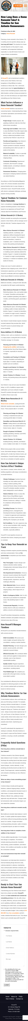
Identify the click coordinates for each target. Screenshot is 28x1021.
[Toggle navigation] (25, 6)
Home (7, 996)
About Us (14, 996)
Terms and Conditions (18, 1018)
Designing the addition (10, 347)
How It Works (10, 998)
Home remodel (5, 108)
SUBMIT (6, 985)
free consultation (14, 913)
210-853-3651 (16, 1011)
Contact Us (19, 998)
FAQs (20, 996)
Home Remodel (11, 33)
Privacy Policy (8, 1018)
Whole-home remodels (7, 403)
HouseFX (5, 78)
